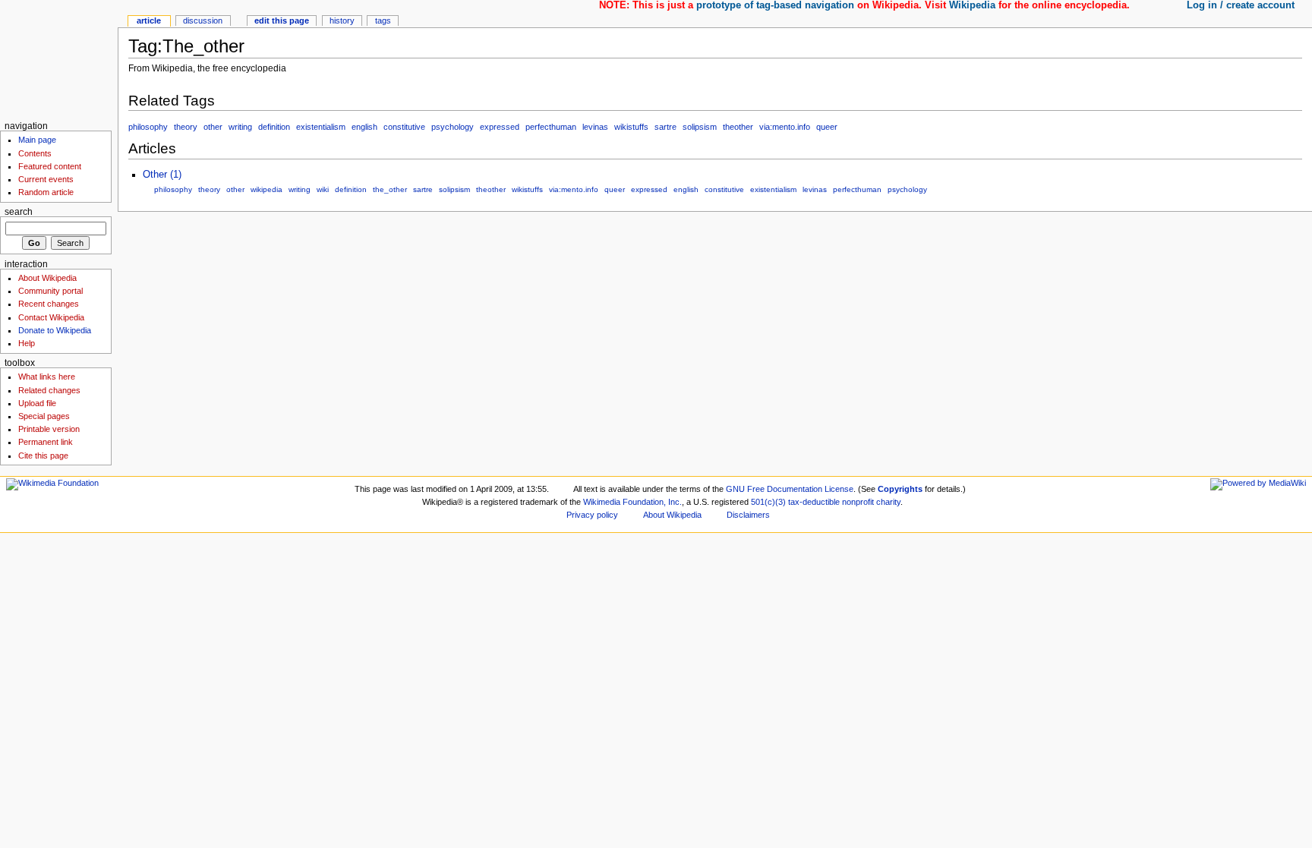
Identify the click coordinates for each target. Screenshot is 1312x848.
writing (240, 126)
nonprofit (858, 501)
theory (185, 126)
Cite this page (43, 455)
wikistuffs (631, 126)
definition (274, 126)
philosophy (148, 126)
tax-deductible (814, 501)
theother (738, 126)
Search (19, 211)
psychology (452, 126)
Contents (35, 153)
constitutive (404, 126)
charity (888, 501)
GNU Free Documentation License (789, 488)
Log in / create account (1241, 5)
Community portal (50, 290)
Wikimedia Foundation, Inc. (632, 501)
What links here (46, 376)
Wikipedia (972, 5)
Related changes (49, 390)
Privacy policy (592, 514)
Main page (37, 139)
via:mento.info (784, 126)
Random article (46, 192)
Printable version (49, 428)
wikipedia (266, 189)
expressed (499, 126)
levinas (595, 126)
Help (26, 343)
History (342, 20)
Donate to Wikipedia (54, 330)
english (364, 126)
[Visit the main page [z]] (59, 59)
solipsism (700, 126)
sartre (665, 126)
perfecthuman (550, 126)
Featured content (49, 166)
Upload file (37, 403)
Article (149, 20)
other (212, 126)
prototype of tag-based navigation (775, 5)
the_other (390, 189)
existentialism (320, 126)
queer (826, 126)
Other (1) (162, 174)
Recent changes (48, 303)
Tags (383, 20)
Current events (46, 179)
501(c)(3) (768, 501)
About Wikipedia (47, 277)
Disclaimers (748, 514)
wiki (323, 189)
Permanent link (45, 441)
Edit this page (281, 20)
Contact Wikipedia (51, 317)
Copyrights (900, 488)
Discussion (202, 20)
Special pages (44, 416)
